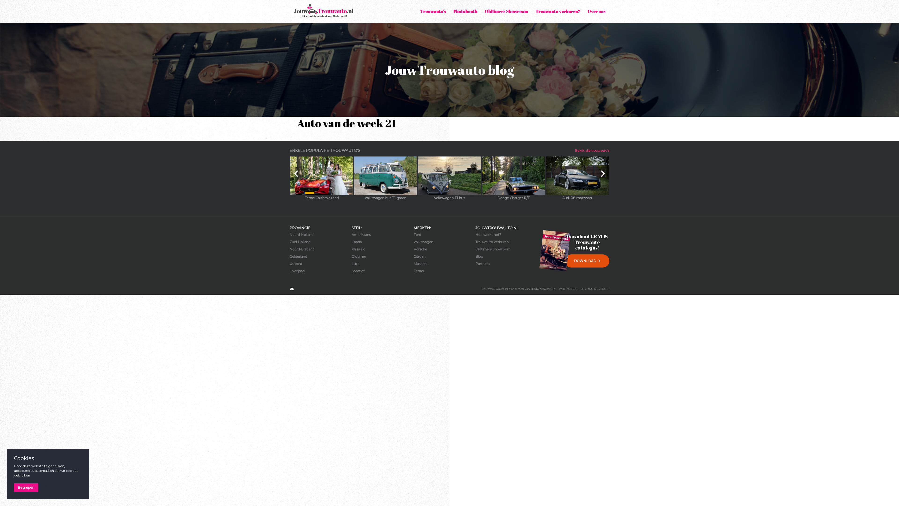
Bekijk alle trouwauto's (592, 150)
